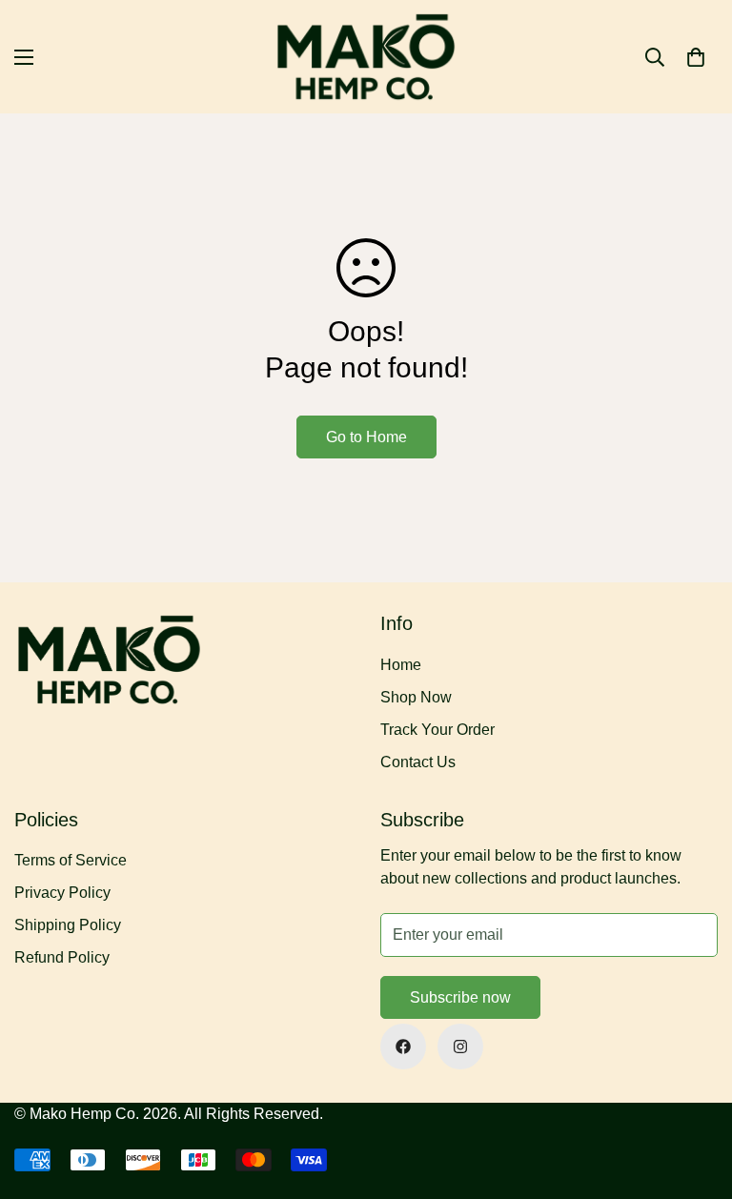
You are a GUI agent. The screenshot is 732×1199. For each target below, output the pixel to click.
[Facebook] (403, 1046)
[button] (696, 57)
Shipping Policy (67, 925)
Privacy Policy (62, 892)
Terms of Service (70, 860)
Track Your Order (437, 729)
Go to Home (366, 437)
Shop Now (416, 697)
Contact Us (418, 762)
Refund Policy (62, 957)
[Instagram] (460, 1046)
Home (400, 665)
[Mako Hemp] (366, 56)
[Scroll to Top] (695, 1095)
